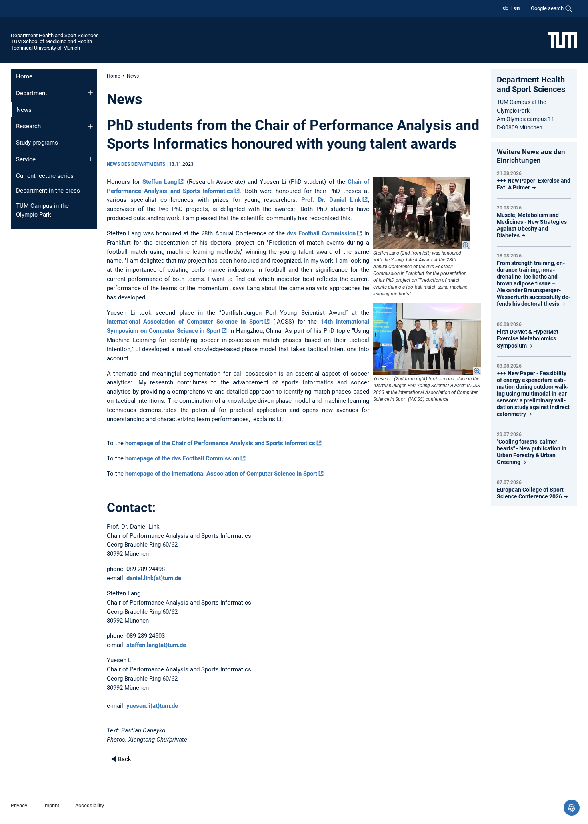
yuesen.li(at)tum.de (152, 705)
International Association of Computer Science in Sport (185, 321)
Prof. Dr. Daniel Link (331, 199)
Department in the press (48, 190)
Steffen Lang (159, 181)
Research (28, 126)
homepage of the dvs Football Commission (182, 458)
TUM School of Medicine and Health (51, 41)
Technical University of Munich (45, 48)
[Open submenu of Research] (90, 126)
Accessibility (89, 805)
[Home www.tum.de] (562, 39)
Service (26, 159)
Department (31, 93)
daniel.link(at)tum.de (153, 578)
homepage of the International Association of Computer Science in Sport (221, 473)
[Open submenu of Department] (90, 93)
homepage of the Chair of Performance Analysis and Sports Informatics (220, 443)
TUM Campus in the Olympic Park (42, 210)
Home (24, 76)
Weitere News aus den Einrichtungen (531, 156)
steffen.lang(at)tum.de (156, 645)
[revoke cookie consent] (572, 808)
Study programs (37, 142)
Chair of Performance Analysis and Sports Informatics (238, 186)
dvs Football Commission (321, 233)
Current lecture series (45, 175)
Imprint (51, 805)
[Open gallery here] (421, 213)
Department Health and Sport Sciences (55, 35)
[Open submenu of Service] (90, 159)
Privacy (19, 805)
